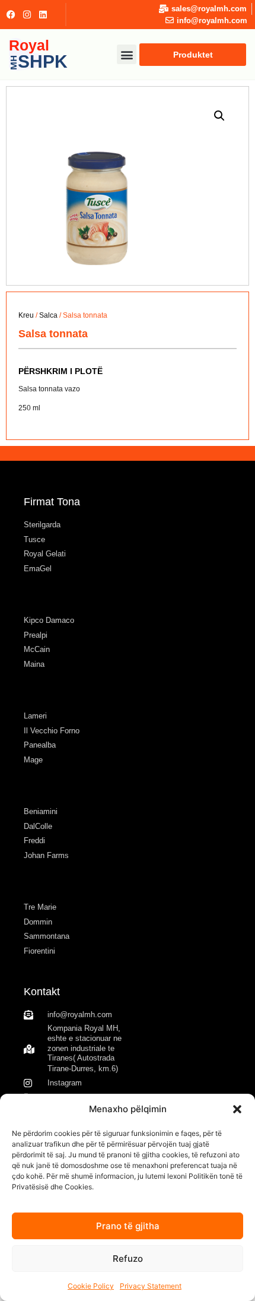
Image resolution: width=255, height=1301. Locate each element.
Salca (48, 315)
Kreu (26, 315)
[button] (237, 1109)
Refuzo (128, 1258)
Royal (38, 54)
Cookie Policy (91, 1285)
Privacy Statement (150, 1285)
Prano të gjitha (128, 1226)
